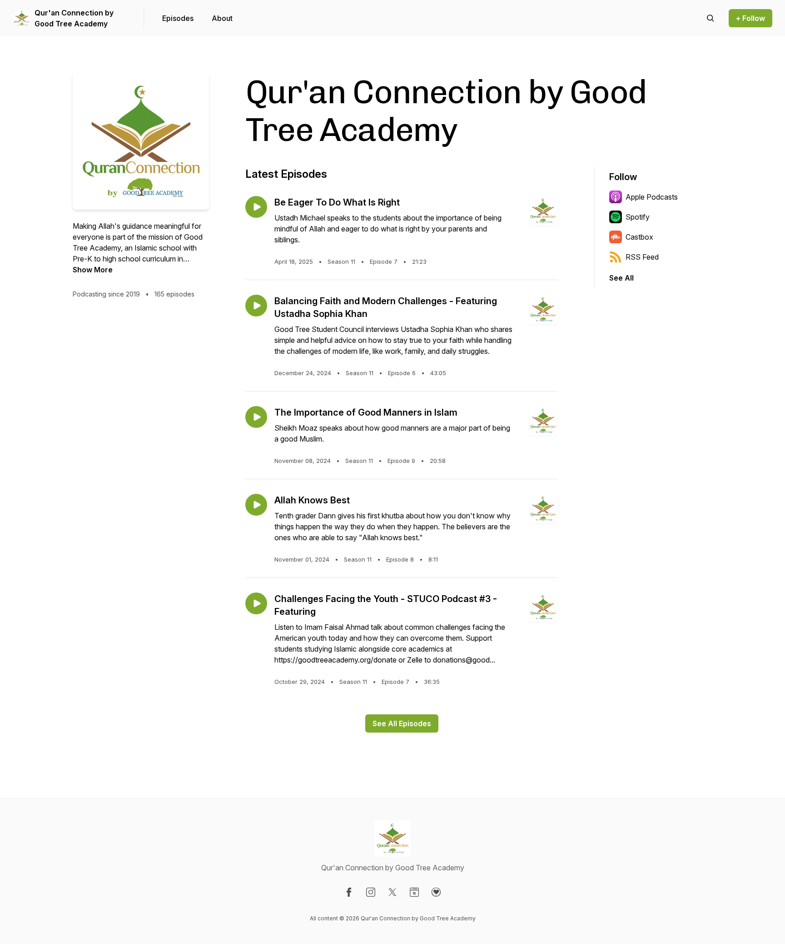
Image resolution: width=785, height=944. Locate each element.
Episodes (178, 18)
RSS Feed (642, 256)
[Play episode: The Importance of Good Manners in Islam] (256, 417)
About (222, 18)
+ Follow (750, 18)
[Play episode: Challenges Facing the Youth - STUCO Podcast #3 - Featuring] (256, 603)
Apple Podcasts (652, 196)
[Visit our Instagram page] (370, 892)
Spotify (638, 216)
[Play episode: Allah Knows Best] (256, 505)
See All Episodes (402, 723)
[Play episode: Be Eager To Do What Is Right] (256, 207)
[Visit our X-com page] (392, 892)
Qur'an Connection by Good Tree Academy (74, 18)
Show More (93, 269)
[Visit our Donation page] (436, 892)
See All (621, 277)
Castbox (639, 236)
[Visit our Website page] (414, 892)
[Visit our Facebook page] (348, 892)
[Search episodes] (710, 18)
